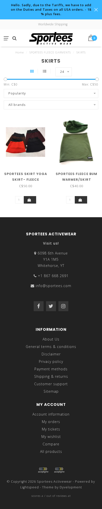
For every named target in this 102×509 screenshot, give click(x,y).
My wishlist (51, 436)
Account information (51, 414)
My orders (51, 421)
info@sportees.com (53, 285)
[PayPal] (59, 470)
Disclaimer (51, 354)
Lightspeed (29, 487)
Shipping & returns (51, 376)
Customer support (51, 384)
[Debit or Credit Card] (43, 470)
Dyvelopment (71, 487)
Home (19, 52)
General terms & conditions (51, 346)
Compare (51, 444)
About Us (51, 339)
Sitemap (51, 391)
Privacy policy (51, 361)
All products (51, 451)
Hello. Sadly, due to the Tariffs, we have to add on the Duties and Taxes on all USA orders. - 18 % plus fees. (51, 9)
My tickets (51, 429)
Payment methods (51, 369)
